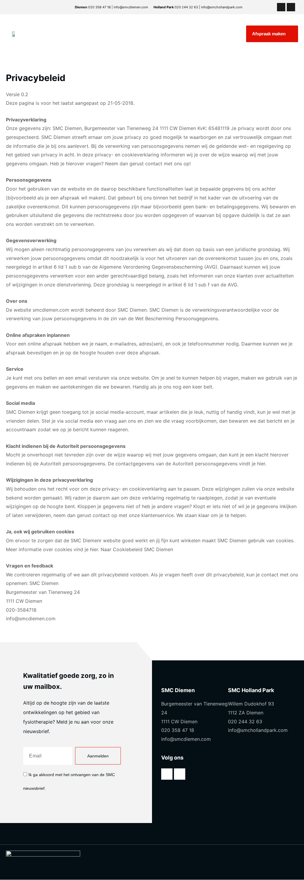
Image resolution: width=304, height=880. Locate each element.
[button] (272, 34)
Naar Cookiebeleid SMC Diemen (137, 549)
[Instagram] (291, 7)
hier (261, 464)
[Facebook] (281, 7)
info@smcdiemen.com (31, 618)
